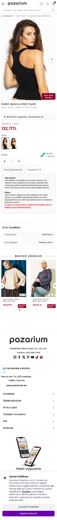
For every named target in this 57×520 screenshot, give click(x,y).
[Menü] (3, 4)
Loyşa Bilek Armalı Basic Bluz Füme (41, 300)
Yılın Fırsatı (20, 16)
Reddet (26, 491)
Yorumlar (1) (34, 169)
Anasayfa (8, 16)
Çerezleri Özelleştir (28, 506)
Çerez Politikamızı (35, 488)
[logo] (17, 4)
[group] (28, 59)
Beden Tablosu (50, 155)
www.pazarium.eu (16, 385)
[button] (5, 59)
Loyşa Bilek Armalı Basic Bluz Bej (11, 300)
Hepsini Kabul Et (28, 513)
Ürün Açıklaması (13, 169)
